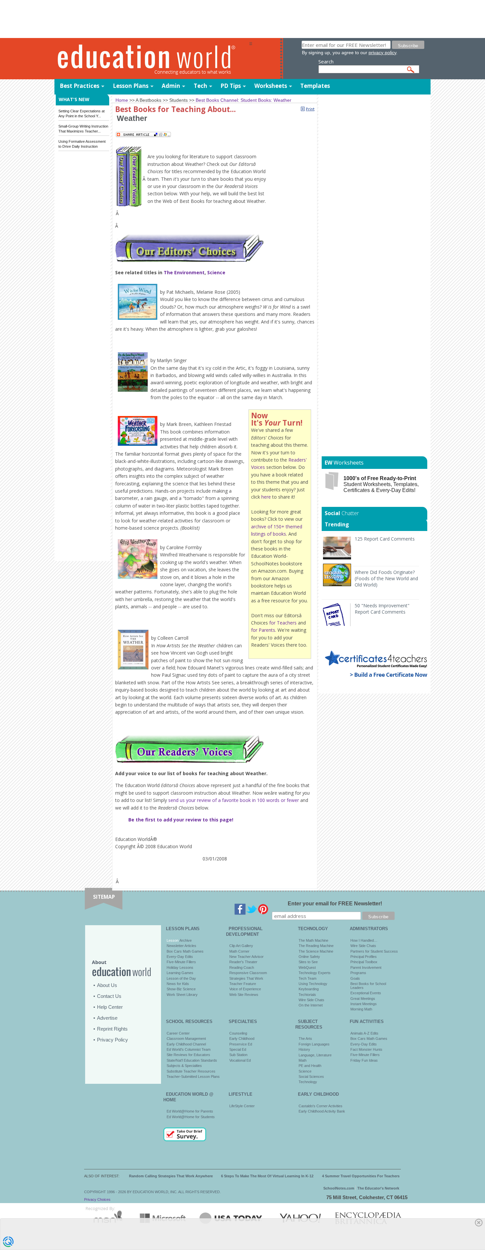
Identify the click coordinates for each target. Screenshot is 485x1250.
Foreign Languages (314, 1044)
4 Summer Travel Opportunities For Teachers (361, 1176)
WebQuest (307, 967)
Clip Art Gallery (241, 946)
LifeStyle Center (242, 1106)
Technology (308, 1082)
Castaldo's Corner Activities (320, 1106)
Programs (358, 973)
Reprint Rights (112, 1029)
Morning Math (361, 1009)
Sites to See (308, 962)
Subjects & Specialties (184, 1066)
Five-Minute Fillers (181, 962)
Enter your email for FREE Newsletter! (335, 903)
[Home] (151, 59)
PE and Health (310, 1066)
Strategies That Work (246, 978)
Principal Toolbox (363, 962)
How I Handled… (363, 940)
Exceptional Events (365, 993)
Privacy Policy (112, 1039)
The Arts (305, 1039)
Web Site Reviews (243, 995)
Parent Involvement (365, 967)
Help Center (110, 1007)
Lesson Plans (130, 86)
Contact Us (109, 996)
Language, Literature (315, 1055)
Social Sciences (311, 1077)
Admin (171, 86)
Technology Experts (315, 973)
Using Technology (313, 984)
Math (303, 1060)
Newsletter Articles (181, 946)
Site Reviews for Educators (188, 1055)
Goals (355, 978)
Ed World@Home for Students (191, 1117)
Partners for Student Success (374, 951)
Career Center (178, 1033)
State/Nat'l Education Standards (192, 1060)
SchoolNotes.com (338, 1188)
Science (216, 272)
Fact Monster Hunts (366, 1049)
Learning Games (180, 973)
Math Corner (239, 951)
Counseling (238, 1033)
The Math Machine (313, 940)
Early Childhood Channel (186, 1044)
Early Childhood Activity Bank (322, 1111)
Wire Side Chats (311, 1000)
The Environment (184, 272)
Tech (200, 86)
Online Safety (309, 957)
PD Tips (230, 86)
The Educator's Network (378, 1188)
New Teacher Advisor (246, 957)
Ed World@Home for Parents (190, 1111)
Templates (315, 86)
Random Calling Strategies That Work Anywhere (171, 1176)
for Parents (263, 630)
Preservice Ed (240, 1044)
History (304, 1049)
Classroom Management (186, 1039)
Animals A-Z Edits (364, 1033)
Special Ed (237, 1049)
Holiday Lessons (180, 967)
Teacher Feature (242, 984)
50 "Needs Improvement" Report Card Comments (382, 608)
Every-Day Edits (180, 957)
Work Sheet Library (182, 995)
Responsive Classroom (248, 973)
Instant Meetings (363, 1004)
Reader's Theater (243, 962)
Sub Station (238, 1055)
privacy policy (382, 52)
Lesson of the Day (181, 978)
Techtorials (307, 995)
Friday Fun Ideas (364, 1060)
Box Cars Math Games (185, 951)
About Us (107, 985)
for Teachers (283, 623)
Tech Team (307, 978)
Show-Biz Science (181, 989)
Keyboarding (309, 989)
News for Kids (178, 984)
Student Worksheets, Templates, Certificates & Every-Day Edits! (381, 484)
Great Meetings (362, 999)
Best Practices (79, 86)
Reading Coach (241, 967)
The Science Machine (316, 951)
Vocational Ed (240, 1060)
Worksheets (270, 86)
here (266, 497)
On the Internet (311, 1005)
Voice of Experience (245, 989)
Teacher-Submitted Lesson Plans (193, 1077)
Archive (185, 940)
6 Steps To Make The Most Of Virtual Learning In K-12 (267, 1176)
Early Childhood (241, 1039)
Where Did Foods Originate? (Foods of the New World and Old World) (386, 578)
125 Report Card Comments (385, 539)
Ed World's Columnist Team (188, 1049)
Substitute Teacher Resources (191, 1071)
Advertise (107, 1018)
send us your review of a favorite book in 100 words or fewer (233, 800)
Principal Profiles (363, 957)
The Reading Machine (316, 946)
